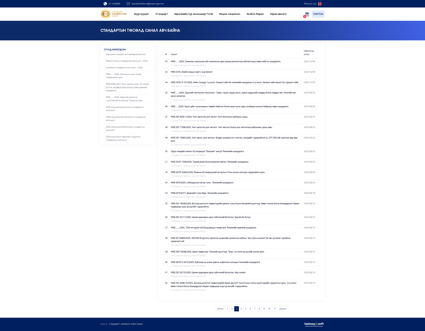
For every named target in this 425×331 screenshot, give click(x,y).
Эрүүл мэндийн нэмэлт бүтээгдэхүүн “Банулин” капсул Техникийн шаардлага (207, 151)
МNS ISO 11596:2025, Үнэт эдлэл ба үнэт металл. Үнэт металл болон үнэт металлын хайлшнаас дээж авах (221, 127)
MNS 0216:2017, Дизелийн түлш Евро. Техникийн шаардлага (199, 193)
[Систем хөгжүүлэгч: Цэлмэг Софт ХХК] (313, 324)
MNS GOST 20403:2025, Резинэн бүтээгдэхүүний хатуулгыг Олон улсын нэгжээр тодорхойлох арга (218, 172)
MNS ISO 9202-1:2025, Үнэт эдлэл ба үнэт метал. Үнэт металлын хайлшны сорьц (209, 116)
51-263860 (114, 3)
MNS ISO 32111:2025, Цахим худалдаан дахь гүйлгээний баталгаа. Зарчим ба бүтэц (210, 217)
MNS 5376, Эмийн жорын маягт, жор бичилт (192, 72)
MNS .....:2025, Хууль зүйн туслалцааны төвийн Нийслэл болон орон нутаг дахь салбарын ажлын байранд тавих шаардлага (229, 106)
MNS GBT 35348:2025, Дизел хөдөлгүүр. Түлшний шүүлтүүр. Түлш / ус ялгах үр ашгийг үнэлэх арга (217, 251)
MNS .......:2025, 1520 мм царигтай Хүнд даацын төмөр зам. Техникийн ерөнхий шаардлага (213, 227)
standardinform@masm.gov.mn (148, 3)
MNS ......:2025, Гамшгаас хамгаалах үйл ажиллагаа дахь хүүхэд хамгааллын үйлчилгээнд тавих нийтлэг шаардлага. (226, 61)
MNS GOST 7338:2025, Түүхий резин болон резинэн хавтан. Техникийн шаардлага (209, 162)
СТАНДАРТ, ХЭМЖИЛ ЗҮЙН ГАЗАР (126, 324)
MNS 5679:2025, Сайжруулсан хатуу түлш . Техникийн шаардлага (202, 182)
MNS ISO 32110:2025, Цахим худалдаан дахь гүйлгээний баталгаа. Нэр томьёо (208, 272)
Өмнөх (220, 308)
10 (269, 308)
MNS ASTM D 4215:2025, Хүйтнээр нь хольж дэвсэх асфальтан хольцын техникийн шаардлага (215, 262)
